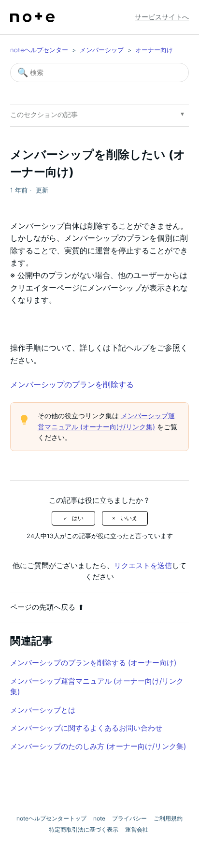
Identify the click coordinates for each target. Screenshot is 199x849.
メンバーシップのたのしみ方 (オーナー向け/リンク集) (98, 746)
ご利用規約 (168, 818)
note (99, 818)
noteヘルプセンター (39, 50)
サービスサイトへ (162, 17)
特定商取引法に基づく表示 (83, 829)
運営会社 (136, 829)
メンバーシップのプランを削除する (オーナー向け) (93, 662)
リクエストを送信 (143, 565)
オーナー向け (154, 50)
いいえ (129, 518)
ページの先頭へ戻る (42, 607)
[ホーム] (32, 17)
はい (78, 518)
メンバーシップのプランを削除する (72, 384)
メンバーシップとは (42, 710)
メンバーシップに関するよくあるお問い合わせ (86, 727)
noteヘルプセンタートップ (51, 818)
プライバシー (129, 818)
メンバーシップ (102, 50)
